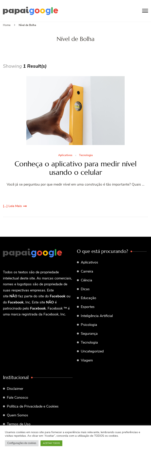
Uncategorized (92, 351)
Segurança (89, 333)
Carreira (87, 271)
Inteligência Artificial (97, 315)
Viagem (87, 360)
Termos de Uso (18, 424)
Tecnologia (86, 155)
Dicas (85, 289)
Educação (88, 298)
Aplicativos (65, 155)
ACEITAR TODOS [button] (51, 443)
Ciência (86, 280)
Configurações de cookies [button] (21, 443)
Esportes (88, 306)
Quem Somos (17, 415)
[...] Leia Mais (12, 206)
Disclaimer (15, 388)
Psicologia (89, 324)
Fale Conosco (17, 397)
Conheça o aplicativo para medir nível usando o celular (76, 168)
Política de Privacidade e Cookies (33, 406)
